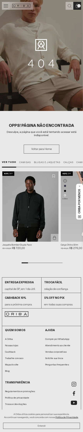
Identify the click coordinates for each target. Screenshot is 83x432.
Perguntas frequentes (57, 364)
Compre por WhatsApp (57, 339)
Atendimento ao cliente (57, 345)
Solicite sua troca (54, 358)
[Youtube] (74, 402)
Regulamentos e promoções (20, 391)
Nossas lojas (11, 345)
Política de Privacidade (66, 417)
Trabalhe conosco (14, 358)
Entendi (42, 425)
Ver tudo (9, 162)
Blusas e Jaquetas (47, 162)
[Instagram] (74, 384)
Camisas (25, 162)
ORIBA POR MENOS (79, 201)
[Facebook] (74, 393)
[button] (65, 181)
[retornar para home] (21, 6)
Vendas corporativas (56, 351)
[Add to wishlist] (53, 176)
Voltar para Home (41, 149)
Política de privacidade (17, 397)
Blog (7, 371)
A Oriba (9, 339)
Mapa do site (12, 364)
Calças (69, 162)
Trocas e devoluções (16, 404)
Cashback (10, 351)
